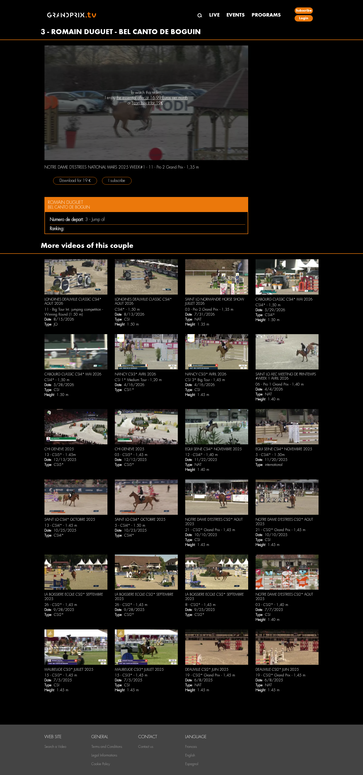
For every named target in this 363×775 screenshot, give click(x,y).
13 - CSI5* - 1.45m (60, 454)
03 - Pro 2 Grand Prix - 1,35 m (209, 309)
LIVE (214, 15)
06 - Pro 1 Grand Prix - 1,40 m (280, 384)
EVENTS (235, 15)
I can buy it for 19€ (147, 103)
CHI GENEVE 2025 (59, 449)
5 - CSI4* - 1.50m (270, 454)
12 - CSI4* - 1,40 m (201, 454)
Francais (191, 746)
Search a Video (55, 746)
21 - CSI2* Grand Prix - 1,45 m (210, 529)
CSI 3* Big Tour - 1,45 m (205, 379)
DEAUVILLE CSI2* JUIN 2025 (206, 669)
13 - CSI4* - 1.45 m (60, 525)
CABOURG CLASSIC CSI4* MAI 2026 (284, 299)
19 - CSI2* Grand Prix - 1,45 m (210, 675)
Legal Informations (104, 755)
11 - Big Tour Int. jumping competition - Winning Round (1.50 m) (73, 312)
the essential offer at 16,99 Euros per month (152, 97)
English (190, 755)
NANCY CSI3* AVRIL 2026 (135, 374)
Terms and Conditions (106, 746)
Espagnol (191, 764)
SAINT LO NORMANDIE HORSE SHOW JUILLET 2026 (214, 301)
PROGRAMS (266, 15)
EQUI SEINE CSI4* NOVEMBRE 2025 (213, 449)
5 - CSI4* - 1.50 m (130, 525)
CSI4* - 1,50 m (127, 309)
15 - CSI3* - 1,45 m (60, 675)
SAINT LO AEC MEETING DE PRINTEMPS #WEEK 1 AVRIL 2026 (286, 376)
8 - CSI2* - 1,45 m (200, 604)
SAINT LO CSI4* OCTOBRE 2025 (69, 519)
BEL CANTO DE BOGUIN (69, 207)
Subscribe (304, 10)
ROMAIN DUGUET (65, 202)
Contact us (145, 746)
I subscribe (116, 180)
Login (303, 18)
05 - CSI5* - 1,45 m (131, 454)
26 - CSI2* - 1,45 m (60, 604)
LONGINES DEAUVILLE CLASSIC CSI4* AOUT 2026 (72, 301)
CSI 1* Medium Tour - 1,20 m (138, 379)
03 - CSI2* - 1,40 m (272, 604)
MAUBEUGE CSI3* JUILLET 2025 (68, 669)
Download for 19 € (75, 180)
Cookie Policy (100, 764)
